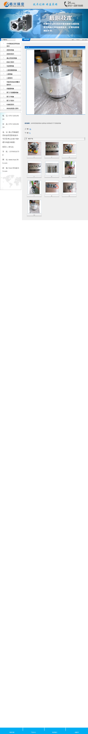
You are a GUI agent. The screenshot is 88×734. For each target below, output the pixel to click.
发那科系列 (10, 54)
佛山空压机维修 (12, 58)
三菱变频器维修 (12, 70)
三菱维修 (9, 74)
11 (30, 129)
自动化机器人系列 (12, 108)
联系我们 (54, 729)
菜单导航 (12, 729)
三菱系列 (9, 78)
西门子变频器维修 (12, 92)
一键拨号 (76, 729)
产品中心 (33, 729)
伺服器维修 (10, 88)
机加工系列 (10, 62)
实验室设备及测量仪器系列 (13, 83)
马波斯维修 (10, 66)
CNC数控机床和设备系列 (13, 45)
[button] (6, 23)
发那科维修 (10, 50)
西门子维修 (10, 96)
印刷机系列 (10, 104)
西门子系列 (10, 100)
